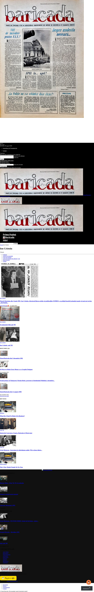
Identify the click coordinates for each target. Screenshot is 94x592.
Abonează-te (86, 588)
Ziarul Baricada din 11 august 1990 (11, 392)
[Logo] (11, 203)
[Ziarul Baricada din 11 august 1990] (3, 389)
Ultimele (5, 254)
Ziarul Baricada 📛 (4, 305)
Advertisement (6, 587)
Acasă (1, 245)
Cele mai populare (7, 257)
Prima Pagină (9, 234)
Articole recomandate (8, 256)
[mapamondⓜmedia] (47, 470)
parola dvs (16, 157)
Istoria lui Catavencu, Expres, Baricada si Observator (16, 433)
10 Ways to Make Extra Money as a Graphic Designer (16, 369)
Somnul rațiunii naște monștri (9, 494)
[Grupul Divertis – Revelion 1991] (3, 529)
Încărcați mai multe (4, 396)
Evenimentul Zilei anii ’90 (8, 325)
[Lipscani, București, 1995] (3, 502)
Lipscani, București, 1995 (7, 505)
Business (2, 413)
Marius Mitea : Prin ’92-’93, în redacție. (12, 483)
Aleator (4, 261)
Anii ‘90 (2, 430)
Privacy (4, 586)
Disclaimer (5, 584)
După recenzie (6, 260)
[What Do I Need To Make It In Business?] (8, 411)
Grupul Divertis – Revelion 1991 (9, 532)
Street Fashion (3, 464)
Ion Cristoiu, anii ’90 (6, 345)
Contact (5, 150)
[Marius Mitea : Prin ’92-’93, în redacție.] (3, 480)
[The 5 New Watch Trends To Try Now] (8, 463)
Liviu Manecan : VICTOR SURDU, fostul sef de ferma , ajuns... (19, 521)
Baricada (9, 237)
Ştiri (5, 240)
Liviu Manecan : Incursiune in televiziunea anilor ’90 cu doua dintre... (21, 450)
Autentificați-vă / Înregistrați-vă (10, 148)
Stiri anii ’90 (3, 543)
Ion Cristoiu (3, 298)
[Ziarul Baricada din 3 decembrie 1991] (3, 355)
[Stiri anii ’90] (3, 540)
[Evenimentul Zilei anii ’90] (9, 320)
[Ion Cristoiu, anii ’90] (9, 341)
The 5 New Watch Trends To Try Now (11, 467)
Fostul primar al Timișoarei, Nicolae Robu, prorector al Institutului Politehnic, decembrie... (27, 380)
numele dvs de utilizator (19, 156)
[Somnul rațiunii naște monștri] (3, 491)
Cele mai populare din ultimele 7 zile (11, 258)
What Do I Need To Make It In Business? (12, 416)
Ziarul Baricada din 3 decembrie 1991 (11, 358)
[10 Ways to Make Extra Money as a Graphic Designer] (3, 366)
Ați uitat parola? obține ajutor (7, 160)
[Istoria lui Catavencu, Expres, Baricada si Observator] (8, 429)
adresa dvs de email (18, 164)
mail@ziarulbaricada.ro (12, 581)
